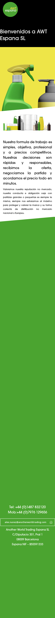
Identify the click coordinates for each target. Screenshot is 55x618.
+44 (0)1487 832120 (30, 507)
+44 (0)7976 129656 (32, 512)
